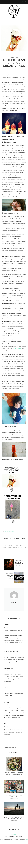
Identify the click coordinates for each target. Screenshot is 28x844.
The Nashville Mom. (9, 531)
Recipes (17, 56)
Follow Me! (14, 834)
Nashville (11, 56)
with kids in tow (17, 348)
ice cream (9, 543)
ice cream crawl (17, 543)
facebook (5, 538)
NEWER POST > (9, 573)
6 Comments (17, 69)
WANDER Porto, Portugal (9, 577)
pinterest (16, 538)
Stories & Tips (14, 57)
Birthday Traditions (19, 563)
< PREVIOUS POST (19, 560)
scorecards (5, 434)
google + (23, 538)
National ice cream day (19, 547)
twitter (11, 538)
